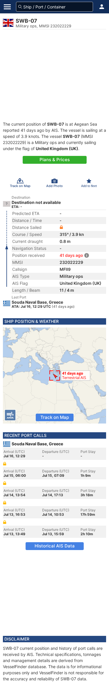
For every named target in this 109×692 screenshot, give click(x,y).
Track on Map (54, 417)
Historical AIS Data (55, 546)
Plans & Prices (55, 159)
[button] (101, 6)
